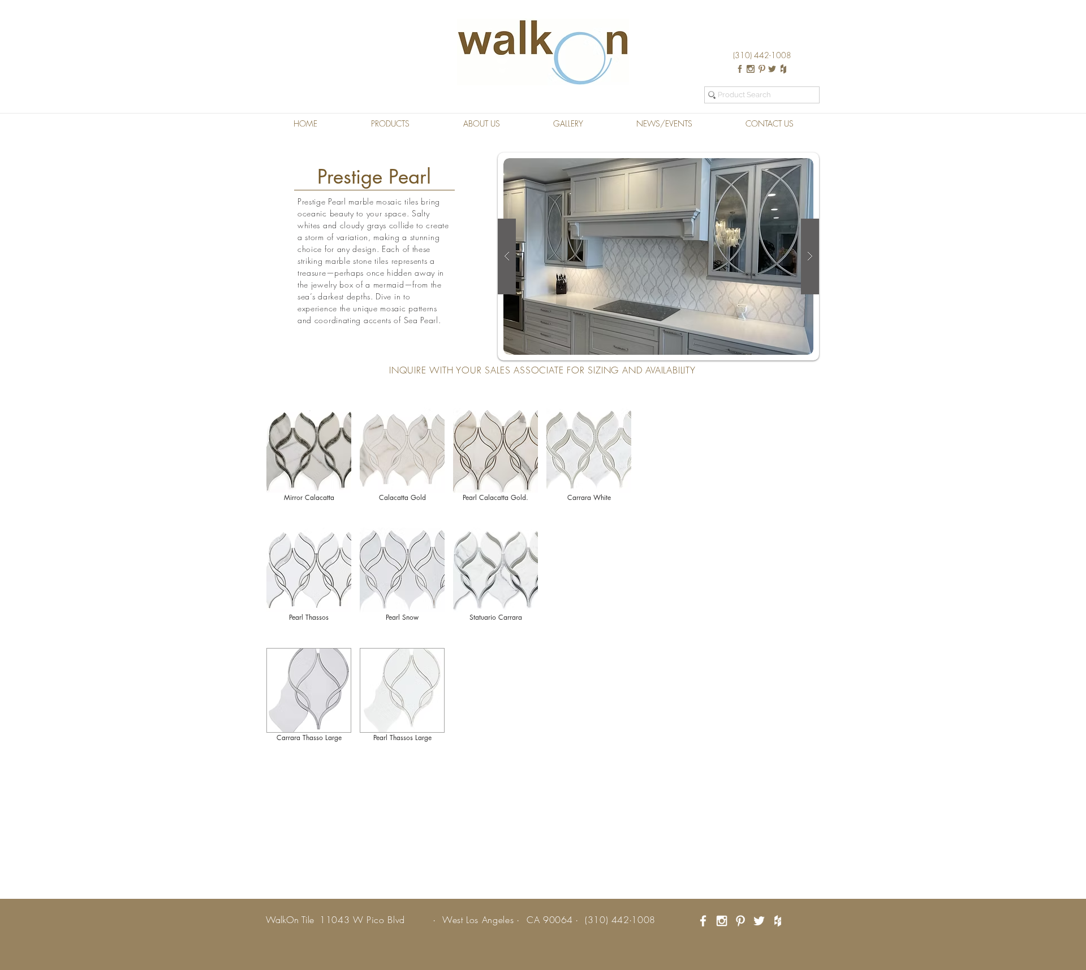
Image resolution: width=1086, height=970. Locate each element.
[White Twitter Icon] (759, 921)
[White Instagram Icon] (721, 921)
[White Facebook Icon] (703, 921)
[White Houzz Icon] (777, 921)
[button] (390, 123)
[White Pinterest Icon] (740, 921)
